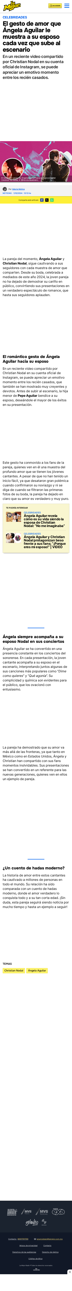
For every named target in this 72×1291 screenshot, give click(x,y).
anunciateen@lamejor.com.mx (50, 1239)
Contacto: (18, 1239)
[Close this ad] (69, 1272)
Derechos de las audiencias (24, 1252)
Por (17, 189)
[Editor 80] (36, 1270)
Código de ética (35, 1258)
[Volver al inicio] (12, 6)
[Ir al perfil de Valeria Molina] (5, 189)
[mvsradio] (26, 1211)
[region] (36, 229)
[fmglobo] (32, 1222)
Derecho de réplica (50, 1252)
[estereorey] (44, 1222)
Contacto (47, 1245)
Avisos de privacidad (28, 1245)
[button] (66, 5)
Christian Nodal (13, 970)
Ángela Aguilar (37, 970)
